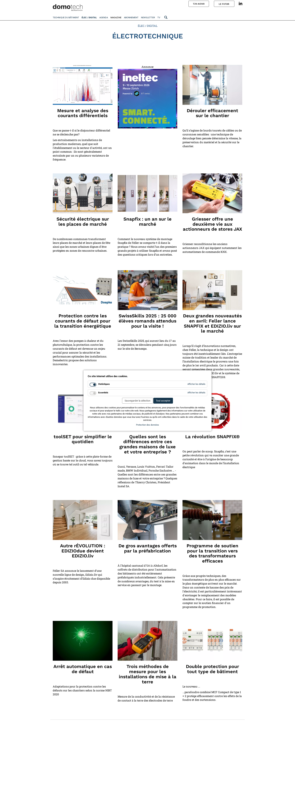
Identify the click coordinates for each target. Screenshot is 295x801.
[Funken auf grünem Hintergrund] (83, 641)
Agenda (103, 17)
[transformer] (212, 520)
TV (158, 17)
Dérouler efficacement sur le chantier (212, 113)
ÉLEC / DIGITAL (147, 25)
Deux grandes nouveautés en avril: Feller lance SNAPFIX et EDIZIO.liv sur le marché (212, 323)
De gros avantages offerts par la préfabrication (147, 548)
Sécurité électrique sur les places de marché (83, 221)
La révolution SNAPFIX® (212, 436)
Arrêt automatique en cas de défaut (82, 669)
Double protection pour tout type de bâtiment (212, 669)
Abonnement (131, 17)
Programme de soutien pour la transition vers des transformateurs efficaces (212, 553)
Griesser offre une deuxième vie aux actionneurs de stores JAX (212, 224)
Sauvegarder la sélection (137, 400)
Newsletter (148, 17)
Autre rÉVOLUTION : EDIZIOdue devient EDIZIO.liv (82, 551)
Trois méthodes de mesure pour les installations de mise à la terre (147, 674)
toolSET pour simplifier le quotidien (83, 439)
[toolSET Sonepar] (83, 411)
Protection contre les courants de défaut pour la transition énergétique (82, 321)
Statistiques (104, 384)
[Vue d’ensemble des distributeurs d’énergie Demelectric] (83, 193)
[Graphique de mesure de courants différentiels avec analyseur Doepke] (83, 85)
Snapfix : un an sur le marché (147, 221)
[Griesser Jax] (212, 193)
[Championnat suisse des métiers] (147, 290)
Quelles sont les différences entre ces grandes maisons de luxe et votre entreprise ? (147, 444)
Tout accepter (163, 400)
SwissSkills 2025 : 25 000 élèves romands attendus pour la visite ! (147, 321)
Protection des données (147, 425)
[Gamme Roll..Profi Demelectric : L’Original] (212, 85)
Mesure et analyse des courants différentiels (82, 113)
